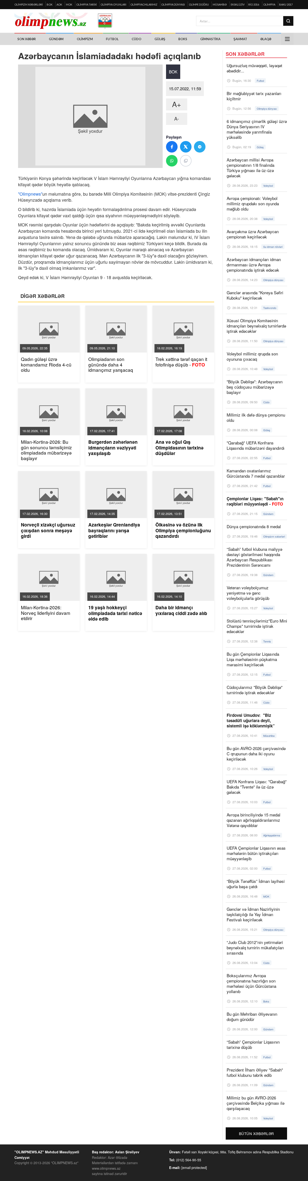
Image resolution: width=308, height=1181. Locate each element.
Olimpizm (85, 39)
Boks (182, 39)
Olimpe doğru (199, 4)
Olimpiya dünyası (173, 4)
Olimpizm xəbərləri (28, 4)
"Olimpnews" (30, 194)
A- (176, 118)
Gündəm (56, 39)
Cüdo (136, 39)
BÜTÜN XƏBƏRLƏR (256, 1133)
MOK (69, 4)
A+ (176, 104)
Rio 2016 (253, 4)
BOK (49, 4)
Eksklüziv (237, 4)
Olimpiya (269, 4)
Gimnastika (210, 39)
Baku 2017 (286, 4)
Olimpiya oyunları (113, 4)
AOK (59, 4)
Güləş (159, 39)
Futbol (112, 39)
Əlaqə (265, 39)
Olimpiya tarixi (86, 4)
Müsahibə (220, 4)
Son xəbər (26, 39)
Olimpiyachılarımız (143, 4)
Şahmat (240, 39)
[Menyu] (287, 39)
